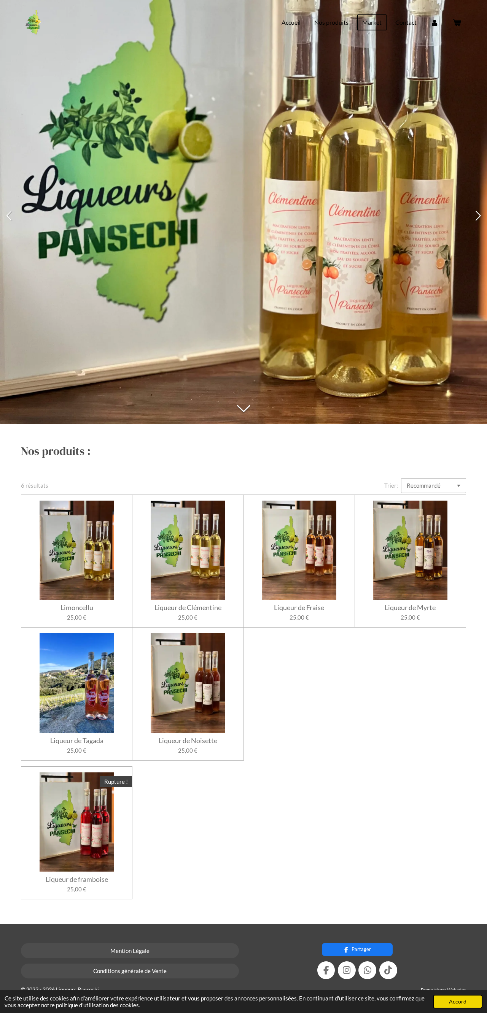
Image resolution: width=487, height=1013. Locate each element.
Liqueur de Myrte (410, 608)
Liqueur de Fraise (299, 608)
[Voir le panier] (457, 22)
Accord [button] (457, 1002)
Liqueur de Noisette (188, 741)
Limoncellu (76, 608)
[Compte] (434, 22)
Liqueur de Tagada (76, 741)
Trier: (391, 485)
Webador (456, 989)
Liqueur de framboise (77, 879)
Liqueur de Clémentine (187, 608)
